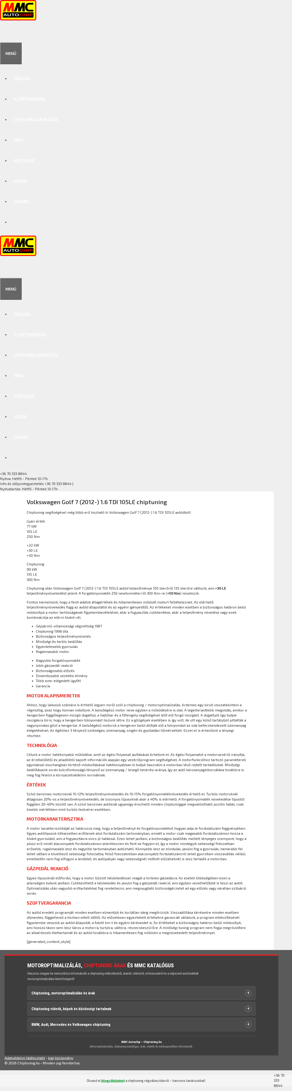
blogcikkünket (113, 1080)
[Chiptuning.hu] (18, 19)
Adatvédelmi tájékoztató (25, 1058)
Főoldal (22, 78)
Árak (18, 139)
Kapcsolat (24, 160)
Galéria (21, 201)
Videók (20, 180)
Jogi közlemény (60, 1058)
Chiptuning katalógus (36, 119)
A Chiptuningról (30, 98)
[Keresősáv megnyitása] (5, 32)
